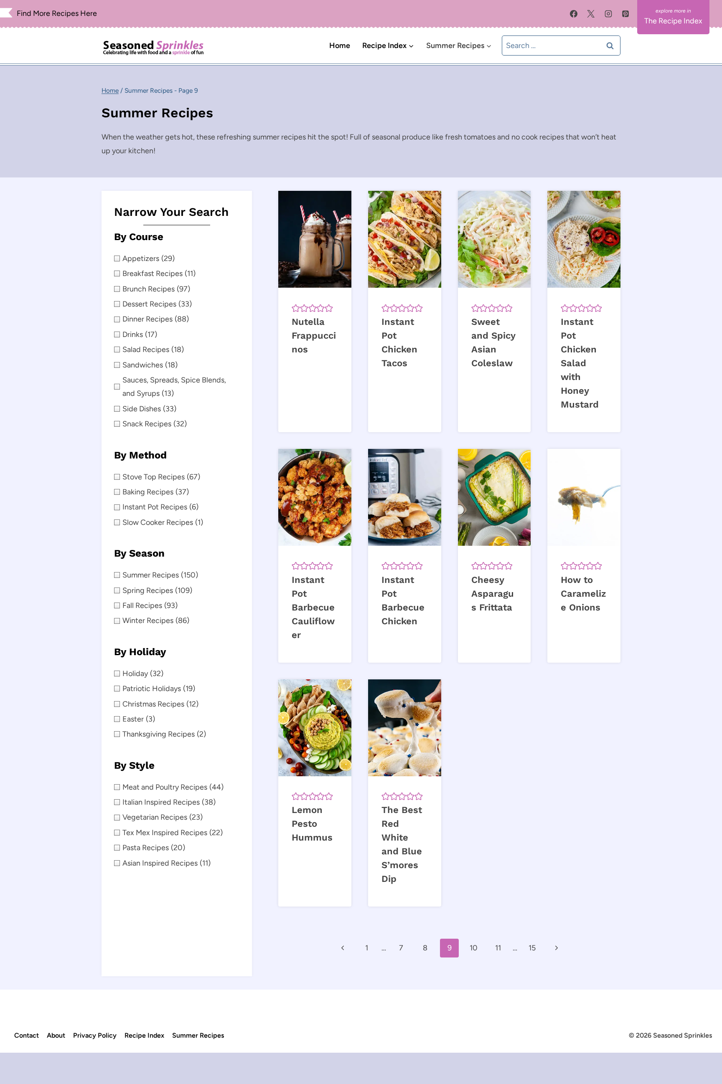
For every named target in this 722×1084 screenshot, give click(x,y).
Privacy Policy (95, 1035)
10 (474, 947)
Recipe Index (144, 1035)
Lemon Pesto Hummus (312, 824)
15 (532, 947)
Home (339, 45)
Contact (26, 1035)
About (56, 1035)
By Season (139, 553)
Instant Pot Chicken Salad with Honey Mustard (580, 363)
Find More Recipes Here (57, 13)
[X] (590, 13)
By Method (140, 455)
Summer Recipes (198, 1035)
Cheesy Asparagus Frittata (492, 594)
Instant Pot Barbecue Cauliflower (313, 607)
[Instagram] (608, 13)
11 (498, 947)
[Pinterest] (625, 13)
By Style (134, 765)
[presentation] (314, 239)
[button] (296, 307)
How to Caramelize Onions (583, 594)
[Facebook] (573, 13)
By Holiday (140, 652)
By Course (138, 237)
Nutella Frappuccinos (314, 336)
